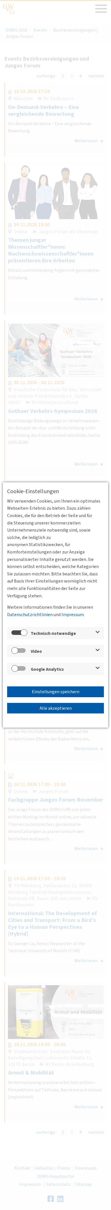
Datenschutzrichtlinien (30, 615)
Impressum (72, 615)
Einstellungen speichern (55, 692)
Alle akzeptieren (56, 708)
